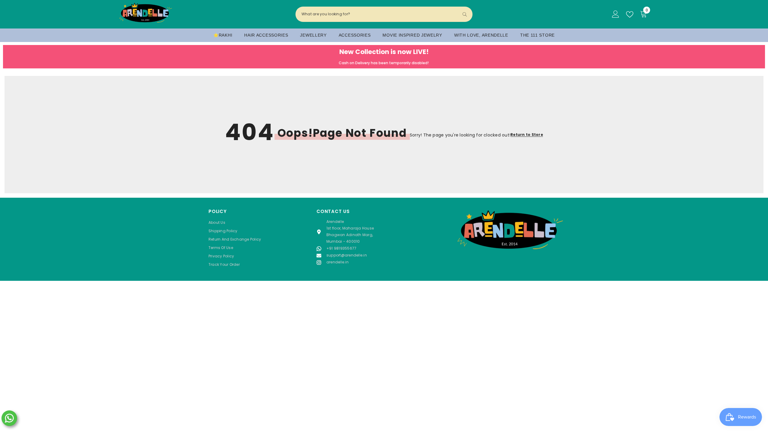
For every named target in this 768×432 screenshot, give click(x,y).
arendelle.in (337, 262)
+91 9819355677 (341, 248)
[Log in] (615, 14)
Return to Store (527, 134)
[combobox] (379, 14)
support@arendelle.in (346, 255)
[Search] (384, 14)
